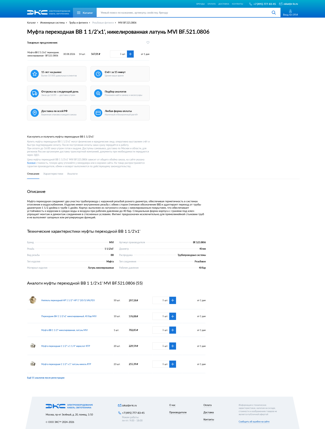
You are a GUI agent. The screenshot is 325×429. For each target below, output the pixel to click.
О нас (172, 405)
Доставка (223, 4)
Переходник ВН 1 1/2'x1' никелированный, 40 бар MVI (68, 316)
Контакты (237, 4)
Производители (178, 412)
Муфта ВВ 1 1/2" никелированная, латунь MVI (64, 330)
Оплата (212, 4)
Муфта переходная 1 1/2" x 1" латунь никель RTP (66, 364)
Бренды (200, 4)
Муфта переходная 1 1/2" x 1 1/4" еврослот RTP (65, 346)
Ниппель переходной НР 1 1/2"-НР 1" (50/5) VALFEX (68, 300)
